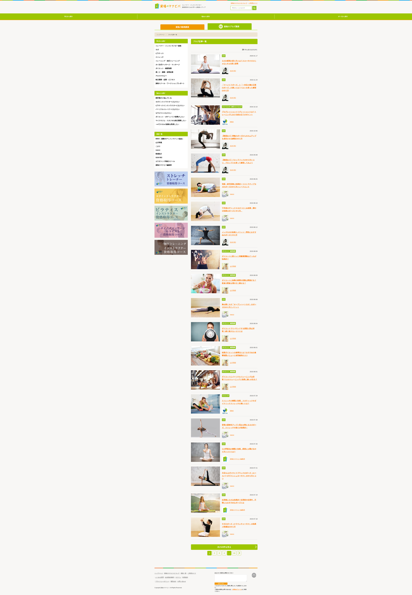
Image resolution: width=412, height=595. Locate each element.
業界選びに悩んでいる (164, 98)
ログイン (178, 577)
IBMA (232, 122)
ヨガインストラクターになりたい (168, 102)
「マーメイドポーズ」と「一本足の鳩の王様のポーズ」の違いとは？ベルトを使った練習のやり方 (239, 87)
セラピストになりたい (164, 113)
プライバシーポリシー (162, 581)
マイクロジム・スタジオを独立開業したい (171, 120)
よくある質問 (159, 577)
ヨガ (157, 49)
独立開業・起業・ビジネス (165, 79)
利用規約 (185, 577)
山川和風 (159, 142)
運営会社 (173, 581)
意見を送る (221, 583)
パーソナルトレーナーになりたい (168, 109)
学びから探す (68, 16)
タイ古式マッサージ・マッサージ (168, 64)
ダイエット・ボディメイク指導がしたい (170, 117)
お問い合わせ (181, 581)
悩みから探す (206, 16)
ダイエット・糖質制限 (164, 68)
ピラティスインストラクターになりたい (170, 105)
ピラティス (160, 53)
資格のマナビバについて (239, 3)
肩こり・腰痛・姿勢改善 (164, 72)
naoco (232, 194)
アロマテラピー (161, 76)
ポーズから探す (343, 16)
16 (234, 553)
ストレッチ (160, 57)
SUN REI (233, 71)
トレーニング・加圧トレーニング (168, 61)
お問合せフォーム (237, 589)
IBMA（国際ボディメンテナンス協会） (170, 139)
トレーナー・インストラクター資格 (168, 46)
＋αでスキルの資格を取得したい (167, 124)
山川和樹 (233, 266)
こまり (158, 146)
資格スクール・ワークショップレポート (170, 83)
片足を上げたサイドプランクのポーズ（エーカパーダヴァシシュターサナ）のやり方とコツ (239, 475)
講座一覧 (183, 573)
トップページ (160, 34)
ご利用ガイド (253, 3)
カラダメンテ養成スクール (165, 161)
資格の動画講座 (182, 27)
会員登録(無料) (169, 577)
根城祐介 (159, 154)
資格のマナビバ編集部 (237, 459)
